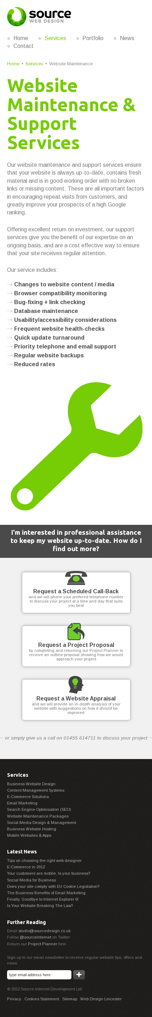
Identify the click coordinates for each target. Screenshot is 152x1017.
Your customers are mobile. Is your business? (48, 873)
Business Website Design (31, 784)
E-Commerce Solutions (28, 797)
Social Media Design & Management (41, 822)
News (127, 38)
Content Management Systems (35, 790)
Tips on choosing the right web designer (44, 860)
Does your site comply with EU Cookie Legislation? (53, 886)
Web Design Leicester (101, 999)
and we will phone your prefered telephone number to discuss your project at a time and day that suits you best (76, 598)
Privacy (14, 999)
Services (55, 38)
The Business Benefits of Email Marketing (46, 893)
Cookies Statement (41, 999)
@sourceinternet (35, 937)
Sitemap (69, 999)
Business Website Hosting (31, 829)
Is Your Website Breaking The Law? (40, 905)
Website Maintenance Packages (38, 816)
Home (20, 38)
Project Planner (42, 944)
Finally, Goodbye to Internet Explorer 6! (42, 899)
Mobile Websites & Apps (29, 835)
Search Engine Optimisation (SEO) (39, 809)
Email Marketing (22, 803)
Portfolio (93, 38)
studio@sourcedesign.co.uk (44, 931)
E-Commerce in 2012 (26, 867)
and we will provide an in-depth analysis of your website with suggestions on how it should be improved (76, 705)
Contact (23, 46)
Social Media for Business (31, 880)
